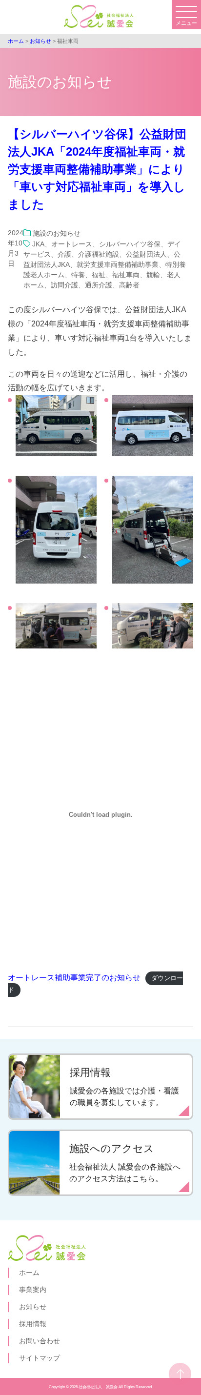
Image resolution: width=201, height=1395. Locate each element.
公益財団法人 (146, 254)
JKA (38, 244)
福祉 (98, 275)
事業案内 (32, 1290)
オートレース (71, 244)
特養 (78, 275)
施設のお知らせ (56, 233)
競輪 (153, 275)
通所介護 (98, 285)
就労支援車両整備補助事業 (118, 264)
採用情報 (32, 1324)
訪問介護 (64, 285)
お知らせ (32, 1307)
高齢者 (129, 285)
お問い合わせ (39, 1341)
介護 (64, 254)
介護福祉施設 (98, 254)
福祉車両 (126, 275)
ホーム (29, 1272)
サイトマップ (39, 1358)
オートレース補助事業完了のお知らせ (74, 977)
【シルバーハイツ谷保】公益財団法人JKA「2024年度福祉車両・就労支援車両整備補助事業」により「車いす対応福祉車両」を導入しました (97, 169)
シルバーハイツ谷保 (130, 244)
